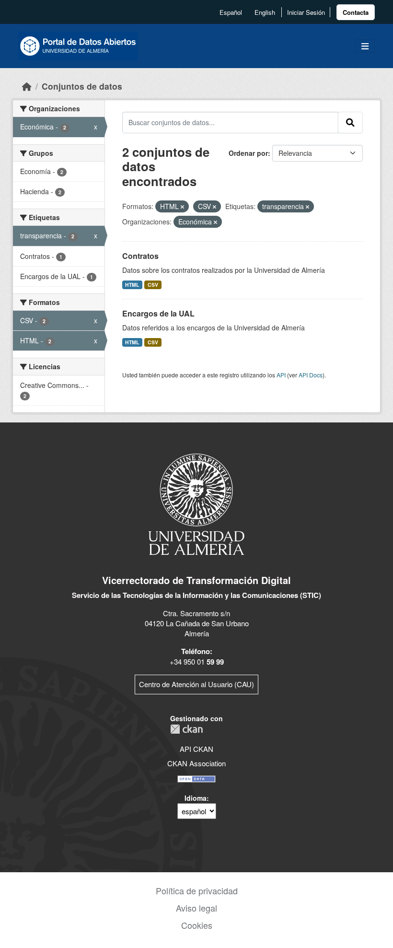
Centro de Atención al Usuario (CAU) (196, 684)
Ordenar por (248, 153)
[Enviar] (350, 122)
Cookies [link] (196, 925)
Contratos (140, 255)
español (231, 12)
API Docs (311, 375)
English (264, 12)
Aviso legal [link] (196, 907)
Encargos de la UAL (158, 313)
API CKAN (196, 749)
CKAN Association (196, 763)
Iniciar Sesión (306, 12)
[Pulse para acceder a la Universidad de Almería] (196, 503)
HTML (132, 284)
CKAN (186, 729)
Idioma (196, 798)
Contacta (356, 12)
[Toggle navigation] (365, 46)
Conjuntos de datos (82, 86)
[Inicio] (27, 86)
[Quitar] (182, 207)
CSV (153, 284)
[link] (355, 12)
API (281, 375)
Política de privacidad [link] (197, 890)
